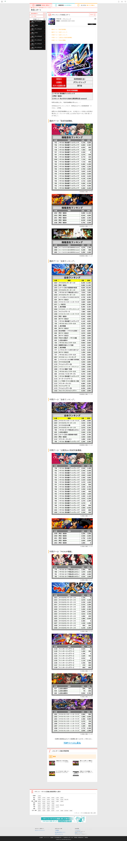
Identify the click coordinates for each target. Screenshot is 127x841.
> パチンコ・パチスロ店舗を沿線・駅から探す (85, 813)
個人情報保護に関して (59, 837)
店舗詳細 (91, 14)
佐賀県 (43, 810)
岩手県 (43, 797)
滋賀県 (39, 805)
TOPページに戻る (72, 743)
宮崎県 (61, 810)
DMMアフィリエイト (78, 832)
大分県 (57, 810)
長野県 (61, 801)
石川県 (48, 801)
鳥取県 (39, 806)
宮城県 (48, 797)
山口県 (57, 806)
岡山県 (48, 806)
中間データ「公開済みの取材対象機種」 (62, 37)
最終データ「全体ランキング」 (60, 32)
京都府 (43, 805)
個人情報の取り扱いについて (60, 832)
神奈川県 (66, 799)
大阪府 (48, 805)
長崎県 (48, 810)
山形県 (57, 797)
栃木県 (43, 799)
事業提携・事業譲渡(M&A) (79, 837)
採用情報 (86, 837)
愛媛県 (48, 808)
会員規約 (52, 837)
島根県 (43, 806)
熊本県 (52, 810)
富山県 (43, 801)
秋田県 (52, 797)
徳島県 (39, 808)
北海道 (39, 795)
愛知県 (48, 803)
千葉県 (57, 799)
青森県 (39, 797)
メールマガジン (77, 830)
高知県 (52, 808)
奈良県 (57, 805)
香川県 (43, 808)
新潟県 (39, 801)
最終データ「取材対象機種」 (59, 29)
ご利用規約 (57, 830)
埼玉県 (52, 799)
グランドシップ (67, 19)
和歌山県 (62, 805)
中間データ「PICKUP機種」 (59, 40)
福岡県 (39, 810)
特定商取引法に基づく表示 (68, 837)
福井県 (52, 801)
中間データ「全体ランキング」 (60, 35)
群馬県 (48, 799)
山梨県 (57, 801)
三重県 (52, 803)
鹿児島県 (66, 810)
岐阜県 (39, 803)
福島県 (61, 797)
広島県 (52, 806)
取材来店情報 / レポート (43, 7)
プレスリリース (46, 837)
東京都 (61, 799)
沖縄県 (70, 810)
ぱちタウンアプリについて (40, 830)
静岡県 (43, 803)
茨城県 (39, 799)
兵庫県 (52, 805)
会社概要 (41, 837)
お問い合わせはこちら (59, 834)
